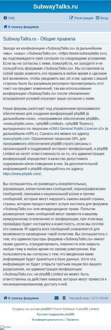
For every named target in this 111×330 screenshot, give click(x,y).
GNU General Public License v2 (76, 129)
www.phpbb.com (16, 139)
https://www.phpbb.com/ (22, 174)
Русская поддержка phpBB (55, 314)
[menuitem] (9, 18)
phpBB (45, 309)
